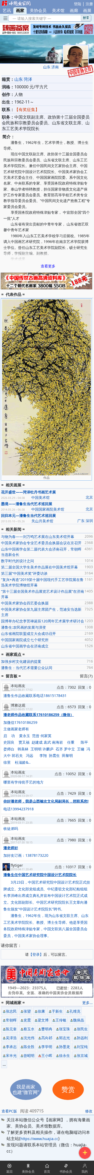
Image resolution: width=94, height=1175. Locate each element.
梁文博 (43, 1020)
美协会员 (38, 10)
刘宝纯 (82, 1046)
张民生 (82, 1028)
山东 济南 (51, 66)
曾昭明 (29, 1055)
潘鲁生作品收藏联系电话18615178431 (35, 695)
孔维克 (74, 1011)
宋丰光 (11, 1055)
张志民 (11, 1011)
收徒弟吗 (10, 828)
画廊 (74, 10)
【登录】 (36, 954)
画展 (87, 10)
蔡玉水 (29, 1028)
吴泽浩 (11, 1037)
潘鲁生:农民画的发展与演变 (23, 627)
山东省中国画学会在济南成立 (25, 646)
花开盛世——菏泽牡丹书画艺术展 (28, 491)
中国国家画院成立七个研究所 (25, 639)
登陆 (77, 3)
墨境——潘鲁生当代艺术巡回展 (26, 503)
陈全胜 (29, 1046)
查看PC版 (9, 1111)
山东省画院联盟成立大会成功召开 (28, 633)
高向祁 (46, 1037)
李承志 (11, 1046)
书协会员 (66, 1171)
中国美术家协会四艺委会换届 (25, 603)
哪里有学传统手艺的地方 (23, 782)
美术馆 (58, 10)
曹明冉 (46, 1028)
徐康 (41, 1011)
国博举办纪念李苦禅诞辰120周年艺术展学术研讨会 (42, 621)
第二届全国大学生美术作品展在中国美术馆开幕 (39, 567)
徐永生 (64, 1055)
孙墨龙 (64, 1046)
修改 (88, 1111)
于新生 (57, 1011)
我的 (84, 1171)
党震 (27, 1020)
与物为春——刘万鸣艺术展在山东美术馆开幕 (37, 536)
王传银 (60, 1020)
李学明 (46, 1046)
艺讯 (7, 10)
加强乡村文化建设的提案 (21, 661)
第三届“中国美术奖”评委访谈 (24, 573)
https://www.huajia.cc (39, 1138)
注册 (89, 3)
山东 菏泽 (23, 79)
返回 (9, 1171)
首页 (47, 1171)
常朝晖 (11, 1020)
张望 (27, 1011)
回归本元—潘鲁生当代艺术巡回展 (28, 515)
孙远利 (82, 1037)
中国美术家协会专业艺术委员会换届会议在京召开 (41, 542)
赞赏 (68, 1089)
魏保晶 (78, 1020)
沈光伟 (29, 1037)
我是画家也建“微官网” (26, 1089)
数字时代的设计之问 (17, 560)
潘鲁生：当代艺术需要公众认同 (26, 667)
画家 (20, 10)
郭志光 (64, 1037)
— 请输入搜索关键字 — (30, 18)
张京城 (82, 1055)
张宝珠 (64, 1028)
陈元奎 (11, 1028)
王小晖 (46, 1055)
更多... (87, 1002)
